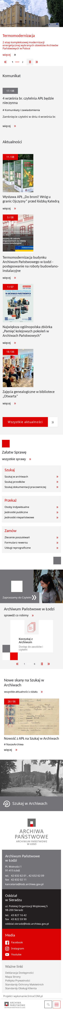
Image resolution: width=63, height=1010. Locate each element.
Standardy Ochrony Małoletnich (24, 984)
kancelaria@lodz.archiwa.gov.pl (24, 884)
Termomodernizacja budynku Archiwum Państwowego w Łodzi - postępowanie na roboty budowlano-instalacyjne (31, 264)
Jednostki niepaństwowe (19, 517)
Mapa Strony (13, 976)
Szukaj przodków (15, 481)
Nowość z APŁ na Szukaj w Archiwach (31, 739)
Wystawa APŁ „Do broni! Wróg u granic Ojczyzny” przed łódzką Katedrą (31, 199)
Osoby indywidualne (17, 507)
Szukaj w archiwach (16, 476)
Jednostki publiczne (16, 512)
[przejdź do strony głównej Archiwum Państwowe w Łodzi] (15, 1005)
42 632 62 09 (36, 875)
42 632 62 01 (19, 875)
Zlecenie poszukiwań (17, 537)
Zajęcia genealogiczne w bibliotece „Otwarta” (29, 394)
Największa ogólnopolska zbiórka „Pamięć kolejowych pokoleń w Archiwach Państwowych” (27, 331)
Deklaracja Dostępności (19, 972)
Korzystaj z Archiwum (26, 641)
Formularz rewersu (16, 542)
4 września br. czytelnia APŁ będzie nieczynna (28, 101)
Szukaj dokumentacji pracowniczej (25, 487)
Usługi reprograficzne (18, 547)
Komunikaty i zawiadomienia (22, 110)
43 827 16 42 (19, 915)
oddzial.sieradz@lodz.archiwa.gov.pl (27, 923)
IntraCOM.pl (35, 996)
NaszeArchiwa (15, 744)
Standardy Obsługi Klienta (21, 988)
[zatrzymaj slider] (30, 62)
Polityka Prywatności (17, 980)
